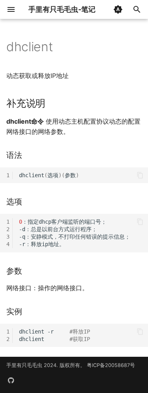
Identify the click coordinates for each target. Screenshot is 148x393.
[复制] (140, 175)
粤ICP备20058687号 (111, 365)
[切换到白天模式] (118, 9)
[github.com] (11, 380)
